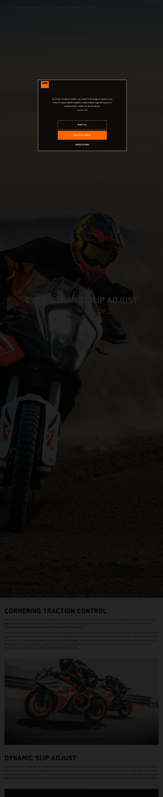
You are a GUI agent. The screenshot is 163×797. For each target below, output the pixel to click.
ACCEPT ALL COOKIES (82, 135)
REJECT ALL (82, 125)
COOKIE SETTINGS (82, 144)
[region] (82, 115)
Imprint (85, 110)
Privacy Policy (80, 110)
